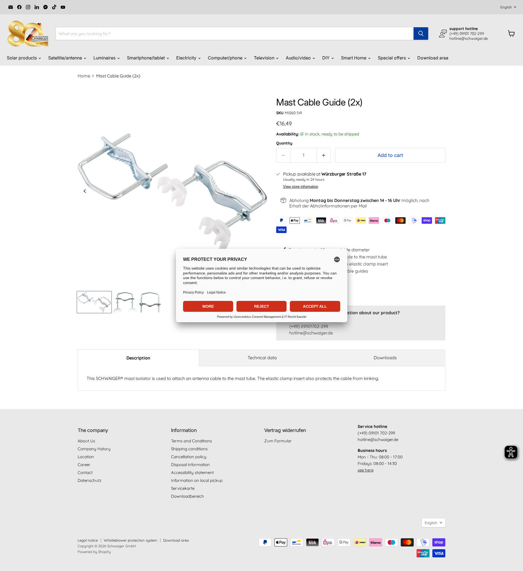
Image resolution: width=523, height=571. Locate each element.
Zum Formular (278, 440)
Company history (94, 448)
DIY (326, 58)
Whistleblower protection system (130, 540)
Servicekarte (182, 488)
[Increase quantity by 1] (324, 155)
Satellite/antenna (65, 58)
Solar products (22, 58)
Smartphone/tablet (146, 58)
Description (138, 358)
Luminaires (105, 58)
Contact (85, 472)
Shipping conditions (189, 448)
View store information (300, 187)
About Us (86, 440)
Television (264, 58)
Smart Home (354, 58)
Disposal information (190, 464)
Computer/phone (226, 58)
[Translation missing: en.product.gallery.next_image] (260, 191)
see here (365, 470)
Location (86, 456)
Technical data (262, 357)
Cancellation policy (188, 456)
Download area (432, 58)
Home (84, 75)
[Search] (420, 33)
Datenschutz (89, 480)
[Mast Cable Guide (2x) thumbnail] (94, 302)
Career (84, 464)
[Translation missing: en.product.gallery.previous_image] (84, 191)
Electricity (186, 58)
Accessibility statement (192, 472)
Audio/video (299, 58)
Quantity (284, 143)
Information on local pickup (197, 480)
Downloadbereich (187, 496)
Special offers (392, 58)
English (506, 7)
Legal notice (88, 540)
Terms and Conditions (191, 440)
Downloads (385, 357)
